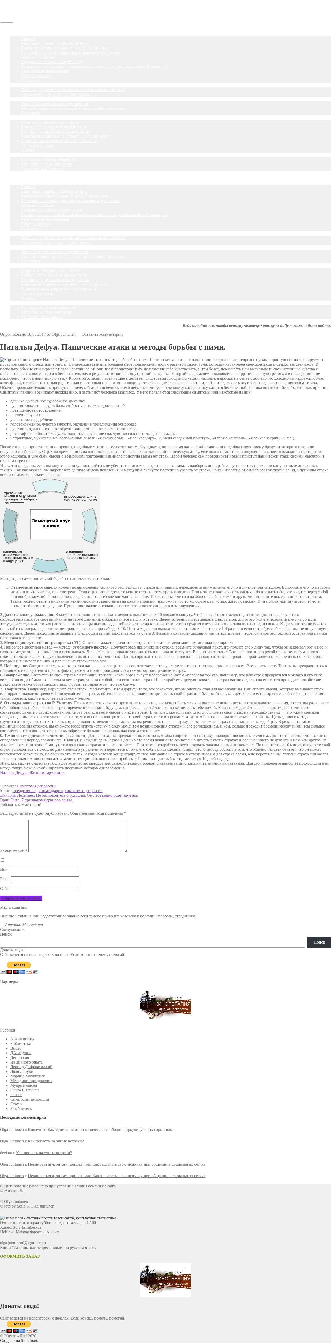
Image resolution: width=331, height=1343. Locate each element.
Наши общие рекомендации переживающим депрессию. (70, 52)
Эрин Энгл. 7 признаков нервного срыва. (36, 800)
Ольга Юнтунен (24, 1090)
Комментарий (13, 851)
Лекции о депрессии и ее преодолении (55, 131)
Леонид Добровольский (31, 1067)
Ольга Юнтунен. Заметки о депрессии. (55, 103)
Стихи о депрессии (38, 145)
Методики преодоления (31, 1080)
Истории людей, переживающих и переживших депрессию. (73, 108)
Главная (17, 29)
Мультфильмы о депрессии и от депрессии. (59, 141)
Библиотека (20, 1043)
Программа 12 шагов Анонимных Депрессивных (64, 48)
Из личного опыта (26, 1062)
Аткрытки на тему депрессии (46, 164)
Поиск (6, 934)
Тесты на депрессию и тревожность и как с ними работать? (73, 89)
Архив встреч (22, 1039)
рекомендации (50, 790)
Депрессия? (20, 85)
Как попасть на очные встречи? (56, 1141)
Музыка (28, 150)
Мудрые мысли (23, 1085)
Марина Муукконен (28, 1076)
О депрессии (21, 117)
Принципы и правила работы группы (54, 43)
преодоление (24, 790)
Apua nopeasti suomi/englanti (45, 71)
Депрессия (19, 1057)
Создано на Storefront (18, 1340)
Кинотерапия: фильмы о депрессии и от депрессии (66, 136)
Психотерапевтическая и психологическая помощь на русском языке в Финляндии (94, 66)
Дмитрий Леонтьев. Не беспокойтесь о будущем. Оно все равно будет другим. (69, 795)
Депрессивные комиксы (42, 168)
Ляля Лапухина (23, 1071)
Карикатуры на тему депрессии (48, 159)
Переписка (30, 113)
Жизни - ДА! (11, 2)
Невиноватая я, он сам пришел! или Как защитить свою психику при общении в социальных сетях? (116, 1164)
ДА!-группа (20, 34)
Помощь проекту (36, 76)
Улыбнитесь (21, 155)
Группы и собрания (38, 57)
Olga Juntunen (64, 334)
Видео (15, 1048)
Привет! (28, 38)
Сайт (4, 888)
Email (5, 879)
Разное (16, 1094)
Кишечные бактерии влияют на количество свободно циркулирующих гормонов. (100, 1129)
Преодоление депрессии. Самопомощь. (55, 94)
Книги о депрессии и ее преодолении (54, 127)
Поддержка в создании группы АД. (52, 62)
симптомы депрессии (84, 790)
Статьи (16, 99)
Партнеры (30, 80)
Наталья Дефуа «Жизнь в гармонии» (32, 772)
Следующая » (12, 929)
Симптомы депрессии (36, 786)
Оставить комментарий (102, 334)
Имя (3, 869)
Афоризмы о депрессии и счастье (50, 122)
